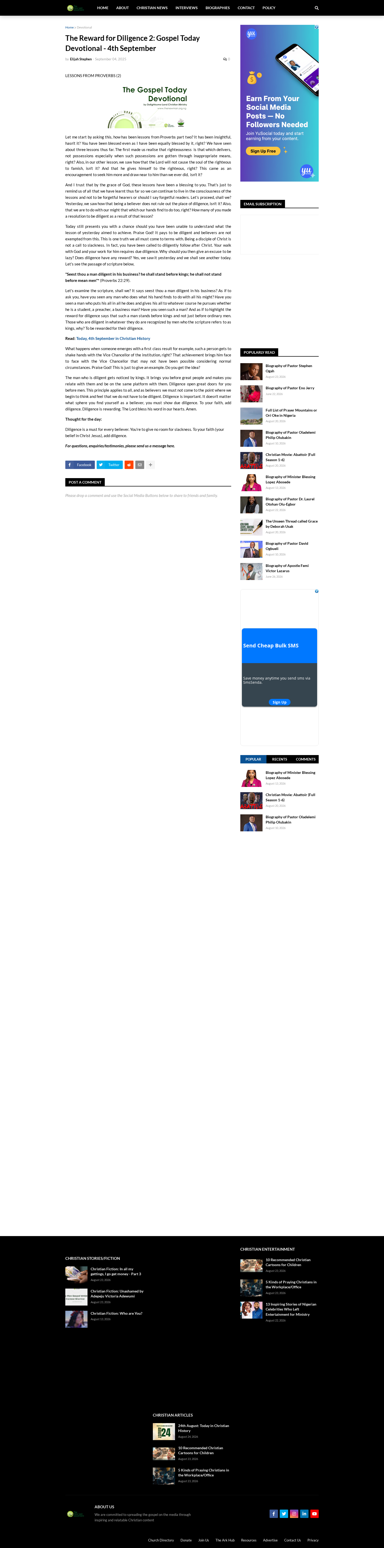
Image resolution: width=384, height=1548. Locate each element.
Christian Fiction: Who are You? (116, 1313)
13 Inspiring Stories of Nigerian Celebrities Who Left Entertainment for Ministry (291, 1309)
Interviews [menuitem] (187, 7)
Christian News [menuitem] (152, 7)
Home (69, 27)
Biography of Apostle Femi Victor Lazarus (287, 568)
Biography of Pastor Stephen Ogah (289, 368)
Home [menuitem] (102, 7)
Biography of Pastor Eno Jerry (290, 388)
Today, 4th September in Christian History (113, 338)
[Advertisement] (312, 301)
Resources (249, 1540)
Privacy (313, 1540)
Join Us (203, 1540)
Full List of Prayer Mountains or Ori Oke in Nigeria (291, 413)
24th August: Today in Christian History (203, 1428)
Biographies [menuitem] (218, 7)
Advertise (270, 1540)
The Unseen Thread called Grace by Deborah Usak (292, 524)
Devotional (84, 27)
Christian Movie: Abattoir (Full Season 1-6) (290, 457)
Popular (253, 759)
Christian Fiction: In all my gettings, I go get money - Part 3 (116, 1271)
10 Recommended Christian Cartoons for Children (200, 1450)
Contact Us (292, 1540)
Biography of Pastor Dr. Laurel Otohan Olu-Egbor (290, 501)
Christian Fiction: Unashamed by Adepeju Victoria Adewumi (117, 1293)
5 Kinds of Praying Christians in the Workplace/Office (203, 1472)
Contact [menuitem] (246, 7)
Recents (279, 759)
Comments (306, 759)
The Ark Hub (225, 1540)
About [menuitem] (122, 7)
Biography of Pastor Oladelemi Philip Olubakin (291, 435)
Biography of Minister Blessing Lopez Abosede (290, 479)
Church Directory (161, 1540)
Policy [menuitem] (269, 7)
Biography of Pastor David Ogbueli (287, 546)
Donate (186, 1540)
